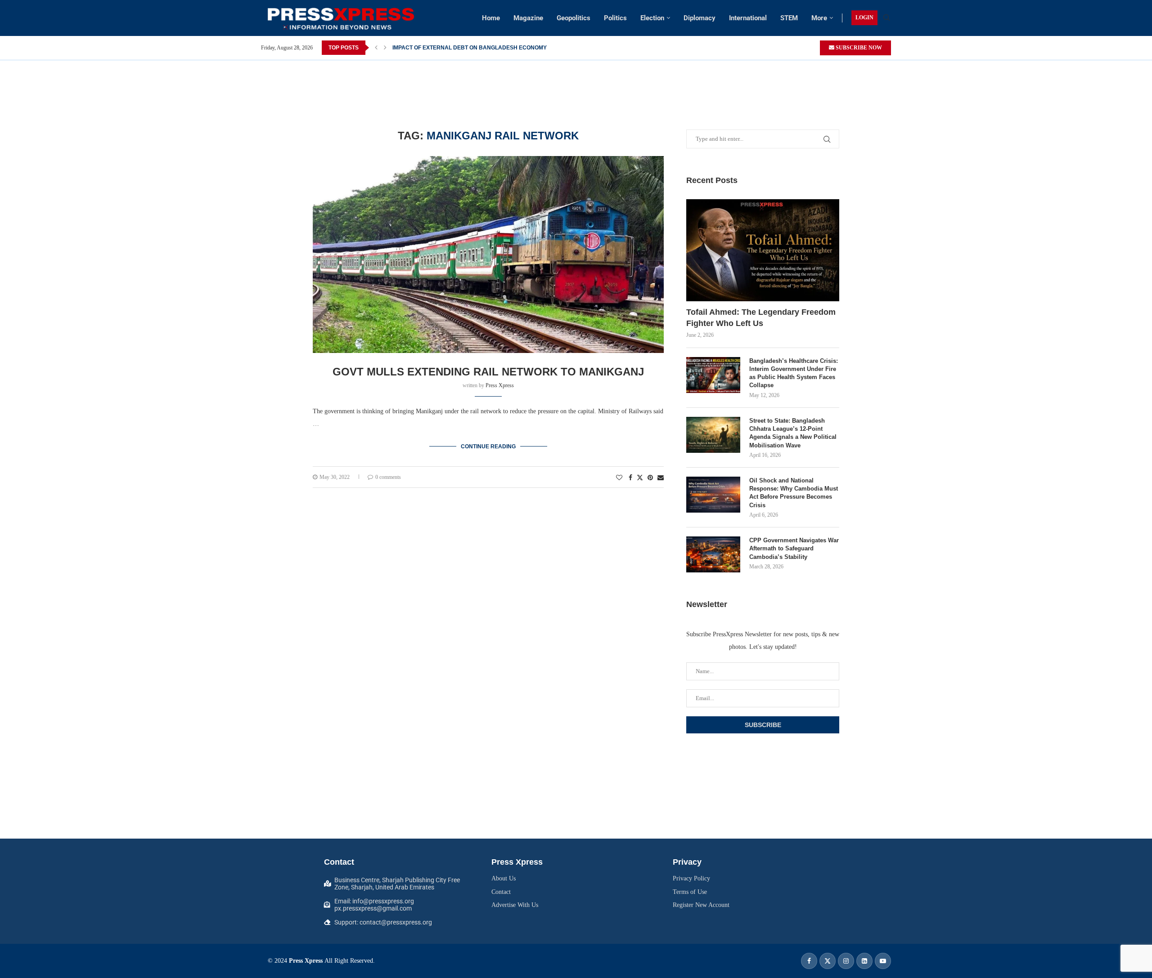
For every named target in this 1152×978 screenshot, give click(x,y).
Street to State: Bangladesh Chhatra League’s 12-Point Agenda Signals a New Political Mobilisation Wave (793, 433)
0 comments (388, 477)
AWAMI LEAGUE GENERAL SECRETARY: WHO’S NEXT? (464, 48)
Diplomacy (700, 18)
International (748, 18)
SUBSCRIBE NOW (858, 48)
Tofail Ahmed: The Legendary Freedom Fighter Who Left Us (761, 318)
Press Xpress (500, 385)
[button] (376, 47)
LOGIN (864, 17)
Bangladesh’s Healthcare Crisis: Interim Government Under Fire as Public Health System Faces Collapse (793, 373)
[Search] (886, 18)
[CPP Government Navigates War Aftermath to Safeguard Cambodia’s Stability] (713, 554)
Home (491, 18)
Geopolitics (573, 18)
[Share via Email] (660, 478)
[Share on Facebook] (630, 478)
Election (652, 18)
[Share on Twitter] (640, 477)
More (819, 18)
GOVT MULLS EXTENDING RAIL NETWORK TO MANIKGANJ (488, 372)
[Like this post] (619, 478)
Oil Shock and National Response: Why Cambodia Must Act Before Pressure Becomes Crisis (793, 493)
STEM (789, 18)
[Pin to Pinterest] (650, 478)
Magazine (528, 18)
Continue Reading (488, 446)
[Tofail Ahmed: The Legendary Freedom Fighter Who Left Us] (762, 250)
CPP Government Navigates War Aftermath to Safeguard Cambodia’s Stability (794, 548)
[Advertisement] (576, 80)
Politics (615, 18)
